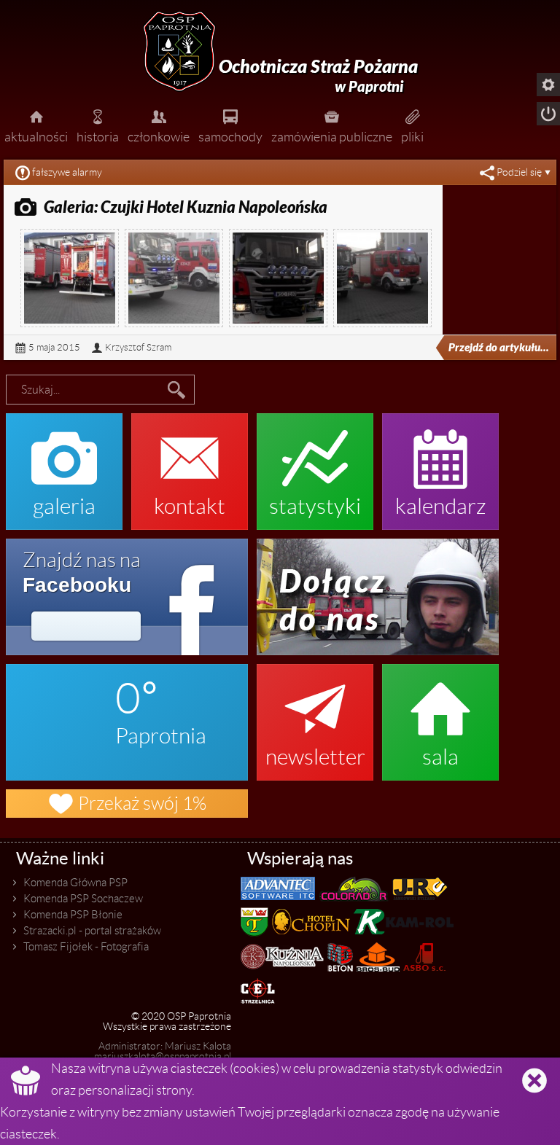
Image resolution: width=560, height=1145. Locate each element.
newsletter (315, 715)
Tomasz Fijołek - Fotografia (86, 947)
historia (98, 125)
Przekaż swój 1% (126, 803)
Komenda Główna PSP (75, 882)
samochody (230, 125)
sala (440, 715)
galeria (64, 464)
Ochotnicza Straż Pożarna (318, 75)
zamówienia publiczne (331, 125)
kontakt (189, 464)
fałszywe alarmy (67, 172)
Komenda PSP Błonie (72, 915)
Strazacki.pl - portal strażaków (92, 931)
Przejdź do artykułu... (498, 347)
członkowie (159, 125)
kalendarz (440, 464)
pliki (412, 125)
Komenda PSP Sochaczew (83, 898)
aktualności (36, 125)
